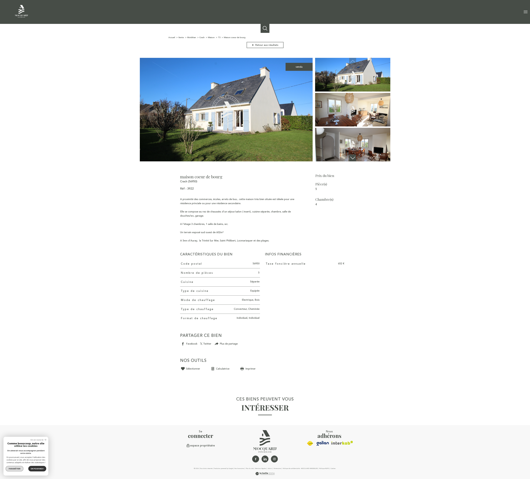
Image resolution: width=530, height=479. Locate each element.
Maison (211, 37)
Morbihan (191, 37)
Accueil (171, 37)
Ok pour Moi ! (37, 468)
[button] (352, 157)
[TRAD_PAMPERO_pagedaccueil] (21, 17)
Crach (202, 37)
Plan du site (249, 468)
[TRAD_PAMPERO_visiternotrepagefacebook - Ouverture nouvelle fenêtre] (255, 459)
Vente (181, 37)
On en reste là (36, 440)
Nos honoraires (239, 468)
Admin (270, 468)
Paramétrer (14, 468)
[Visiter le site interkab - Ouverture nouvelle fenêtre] (342, 443)
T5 (219, 37)
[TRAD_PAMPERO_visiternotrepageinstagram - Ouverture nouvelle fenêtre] (274, 459)
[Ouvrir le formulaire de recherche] (265, 28)
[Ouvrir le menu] (525, 12)
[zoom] (226, 160)
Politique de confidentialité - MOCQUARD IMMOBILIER (300, 468)
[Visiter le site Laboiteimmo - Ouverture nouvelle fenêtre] (265, 474)
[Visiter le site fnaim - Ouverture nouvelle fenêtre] (310, 443)
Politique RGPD (324, 468)
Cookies (333, 468)
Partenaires (277, 468)
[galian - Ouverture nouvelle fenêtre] (323, 443)
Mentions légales (260, 468)
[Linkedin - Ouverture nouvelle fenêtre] (265, 459)
